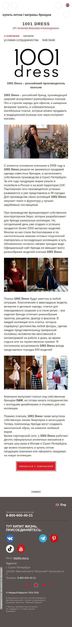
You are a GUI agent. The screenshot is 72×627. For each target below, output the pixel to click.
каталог (28, 35)
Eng (63, 504)
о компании (11, 35)
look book (48, 40)
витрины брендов (38, 14)
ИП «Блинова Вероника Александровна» (36, 28)
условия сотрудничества (21, 40)
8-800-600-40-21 (19, 515)
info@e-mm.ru (21, 558)
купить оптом (12, 14)
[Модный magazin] (31, 5)
